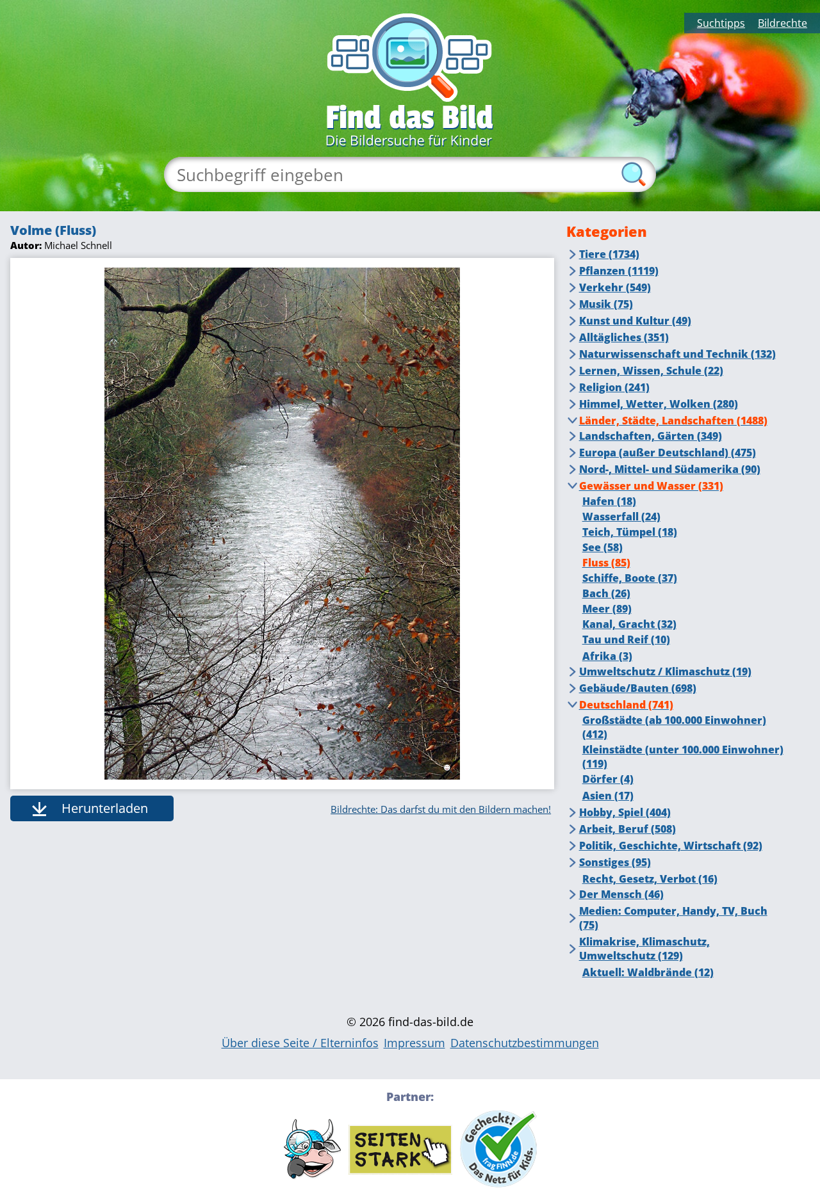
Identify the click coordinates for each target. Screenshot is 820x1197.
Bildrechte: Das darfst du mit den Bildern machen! (441, 809)
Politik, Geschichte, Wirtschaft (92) (670, 846)
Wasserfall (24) (621, 517)
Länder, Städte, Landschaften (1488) (673, 421)
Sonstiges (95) (615, 862)
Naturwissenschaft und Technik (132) (677, 354)
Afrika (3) (607, 656)
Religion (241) (614, 387)
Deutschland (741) (626, 705)
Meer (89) (607, 609)
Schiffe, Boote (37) (629, 578)
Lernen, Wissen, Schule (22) (651, 371)
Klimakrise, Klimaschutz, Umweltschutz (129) (644, 949)
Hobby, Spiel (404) (625, 812)
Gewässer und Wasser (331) (651, 486)
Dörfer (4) (608, 779)
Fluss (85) (606, 563)
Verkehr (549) (615, 287)
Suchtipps (721, 23)
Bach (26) (606, 593)
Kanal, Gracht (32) (629, 624)
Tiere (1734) (609, 254)
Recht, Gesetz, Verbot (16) (650, 879)
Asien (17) (608, 796)
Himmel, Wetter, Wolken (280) (658, 404)
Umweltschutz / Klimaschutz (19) (665, 671)
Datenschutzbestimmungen (524, 1042)
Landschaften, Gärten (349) (650, 436)
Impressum (414, 1042)
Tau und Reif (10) (626, 639)
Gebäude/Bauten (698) (637, 688)
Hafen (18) (609, 501)
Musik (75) (606, 304)
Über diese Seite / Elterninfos (300, 1042)
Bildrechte (782, 23)
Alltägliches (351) (624, 337)
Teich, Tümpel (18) (629, 532)
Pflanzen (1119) (619, 271)
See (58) (602, 547)
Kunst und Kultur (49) (635, 321)
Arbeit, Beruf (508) (627, 829)
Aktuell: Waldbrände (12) (648, 972)
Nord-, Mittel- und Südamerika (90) (669, 469)
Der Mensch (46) (621, 894)
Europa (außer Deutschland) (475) (667, 453)
